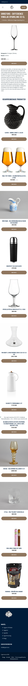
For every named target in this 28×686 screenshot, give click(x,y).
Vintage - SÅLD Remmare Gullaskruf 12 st (14, 468)
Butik (23, 7)
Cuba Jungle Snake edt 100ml (14, 548)
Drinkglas (9, 53)
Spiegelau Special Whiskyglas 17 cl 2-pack (14, 309)
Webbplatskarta (14, 659)
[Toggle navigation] (2, 7)
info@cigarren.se (4, 1)
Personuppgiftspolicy (20, 657)
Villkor (12, 657)
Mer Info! (14, 63)
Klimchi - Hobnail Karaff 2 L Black (14, 132)
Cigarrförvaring (7, 635)
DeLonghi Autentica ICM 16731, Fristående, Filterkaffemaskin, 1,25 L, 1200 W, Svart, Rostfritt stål (14, 423)
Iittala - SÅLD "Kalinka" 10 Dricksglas (14, 512)
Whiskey (15, 53)
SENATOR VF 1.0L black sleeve (14, 266)
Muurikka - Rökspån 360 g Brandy (14, 591)
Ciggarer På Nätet (7, 627)
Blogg (4, 638)
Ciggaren (5, 630)
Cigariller (5, 633)
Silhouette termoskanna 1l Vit (14, 403)
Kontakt (8, 657)
